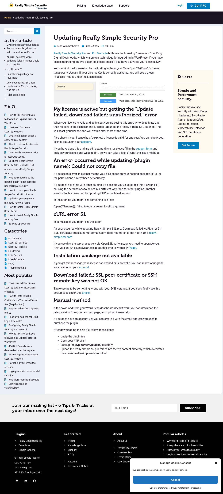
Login (180, 5)
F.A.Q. (10, 106)
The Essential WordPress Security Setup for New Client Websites (20, 287)
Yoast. (133, 247)
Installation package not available (20, 76)
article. (86, 292)
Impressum (196, 488)
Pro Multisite (99, 53)
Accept (175, 479)
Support (124, 5)
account (86, 141)
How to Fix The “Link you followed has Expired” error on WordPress (20, 119)
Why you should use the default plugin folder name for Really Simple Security (20, 181)
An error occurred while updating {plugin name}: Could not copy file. (23, 61)
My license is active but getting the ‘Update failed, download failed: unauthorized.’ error (22, 48)
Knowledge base (102, 5)
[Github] (34, 481)
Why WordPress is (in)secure (23, 379)
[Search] (37, 31)
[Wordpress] (17, 481)
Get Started (72, 434)
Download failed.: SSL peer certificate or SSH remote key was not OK (22, 86)
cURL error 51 (15, 69)
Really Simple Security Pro (70, 53)
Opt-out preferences (160, 488)
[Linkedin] (25, 481)
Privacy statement (180, 488)
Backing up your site (19, 223)
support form (144, 148)
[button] (216, 463)
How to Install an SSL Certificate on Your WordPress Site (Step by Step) (20, 300)
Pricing (81, 5)
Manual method (16, 94)
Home (7, 17)
